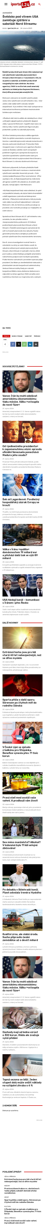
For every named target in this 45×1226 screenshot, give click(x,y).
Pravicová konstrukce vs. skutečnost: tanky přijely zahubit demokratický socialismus (22, 1190)
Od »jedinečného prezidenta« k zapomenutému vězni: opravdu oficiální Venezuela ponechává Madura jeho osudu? (22, 451)
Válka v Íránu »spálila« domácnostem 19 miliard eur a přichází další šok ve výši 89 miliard (20, 554)
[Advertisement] (22, 304)
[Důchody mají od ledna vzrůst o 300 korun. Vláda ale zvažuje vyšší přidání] (22, 1018)
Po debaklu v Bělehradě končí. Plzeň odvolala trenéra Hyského (21, 891)
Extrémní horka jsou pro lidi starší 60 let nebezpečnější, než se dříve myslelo (21, 655)
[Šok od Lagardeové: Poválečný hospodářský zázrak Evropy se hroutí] (22, 485)
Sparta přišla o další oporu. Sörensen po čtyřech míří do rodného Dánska (19, 702)
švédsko (37, 336)
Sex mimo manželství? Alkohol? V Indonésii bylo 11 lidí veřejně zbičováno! (21, 845)
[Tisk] (35, 344)
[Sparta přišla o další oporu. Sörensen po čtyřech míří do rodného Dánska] (22, 685)
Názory (7, 1185)
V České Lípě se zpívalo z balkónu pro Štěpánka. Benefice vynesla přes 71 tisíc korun (20, 751)
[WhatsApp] (24, 344)
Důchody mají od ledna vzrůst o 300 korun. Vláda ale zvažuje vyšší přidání (20, 1035)
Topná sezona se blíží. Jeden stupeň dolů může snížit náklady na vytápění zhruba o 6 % (22, 1082)
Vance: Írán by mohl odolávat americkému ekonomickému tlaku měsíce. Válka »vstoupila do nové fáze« (20, 400)
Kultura (7, 1206)
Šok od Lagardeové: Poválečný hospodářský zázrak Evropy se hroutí (21, 502)
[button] (39, 4)
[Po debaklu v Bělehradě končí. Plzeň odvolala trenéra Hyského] (22, 875)
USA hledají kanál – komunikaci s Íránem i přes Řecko (20, 601)
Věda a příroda (10, 1176)
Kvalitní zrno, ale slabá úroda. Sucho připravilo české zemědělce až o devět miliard (20, 937)
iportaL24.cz (13, 28)
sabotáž (28, 336)
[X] (18, 344)
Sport (6, 1197)
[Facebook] (12, 344)
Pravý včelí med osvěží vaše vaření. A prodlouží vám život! (20, 799)
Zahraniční (7, 13)
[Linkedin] (30, 344)
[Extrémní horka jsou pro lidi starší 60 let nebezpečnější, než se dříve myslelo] (22, 638)
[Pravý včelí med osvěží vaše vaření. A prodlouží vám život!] (22, 783)
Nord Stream (17, 336)
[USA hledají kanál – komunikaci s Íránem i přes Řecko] (22, 585)
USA (5, 339)
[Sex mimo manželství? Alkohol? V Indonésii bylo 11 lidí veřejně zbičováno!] (22, 828)
